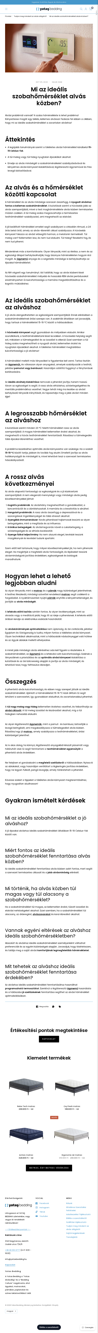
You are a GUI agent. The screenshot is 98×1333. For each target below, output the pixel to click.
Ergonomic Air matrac (72, 1155)
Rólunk (69, 1203)
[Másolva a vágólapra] (60, 1007)
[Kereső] (81, 9)
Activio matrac (26, 1155)
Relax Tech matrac (26, 1106)
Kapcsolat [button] (10, 1265)
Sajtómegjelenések (75, 1233)
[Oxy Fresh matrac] (72, 1084)
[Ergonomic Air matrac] (72, 1132)
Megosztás (44, 1007)
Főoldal (8, 16)
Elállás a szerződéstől (76, 1218)
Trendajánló (71, 1237)
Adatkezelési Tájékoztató (78, 1214)
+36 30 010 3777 (12, 1250)
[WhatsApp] (54, 1007)
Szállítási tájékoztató (76, 1222)
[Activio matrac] (26, 1132)
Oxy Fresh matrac (72, 1106)
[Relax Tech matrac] (26, 1084)
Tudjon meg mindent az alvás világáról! (30, 16)
